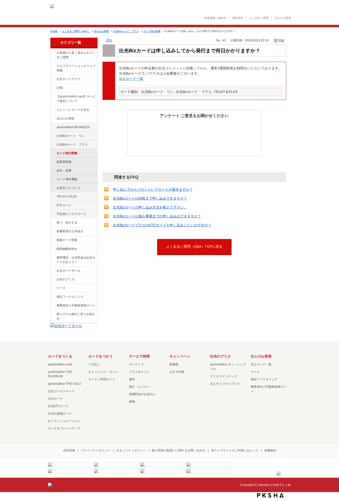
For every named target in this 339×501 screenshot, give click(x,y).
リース (61, 288)
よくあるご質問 (259, 18)
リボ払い (94, 364)
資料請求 (237, 18)
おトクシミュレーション (64, 421)
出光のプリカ (65, 279)
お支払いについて (68, 188)
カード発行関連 (152, 31)
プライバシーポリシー (95, 450)
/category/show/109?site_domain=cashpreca (53, 136)
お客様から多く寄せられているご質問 (76, 55)
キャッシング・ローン (103, 372)
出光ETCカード (58, 406)
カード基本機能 (67, 179)
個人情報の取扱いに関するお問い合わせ (178, 450)
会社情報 (69, 450)
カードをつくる (60, 356)
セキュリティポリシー (131, 450)
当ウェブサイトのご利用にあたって (235, 450)
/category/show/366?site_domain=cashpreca (53, 214)
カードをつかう (100, 356)
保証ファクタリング (70, 296)
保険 (132, 401)
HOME (54, 31)
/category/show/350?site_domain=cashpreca (53, 314)
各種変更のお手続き (70, 231)
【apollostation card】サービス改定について (76, 99)
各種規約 (270, 450)
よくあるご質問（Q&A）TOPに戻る (194, 246)
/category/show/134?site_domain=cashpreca (53, 53)
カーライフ (136, 364)
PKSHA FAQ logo (270, 495)
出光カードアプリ (68, 79)
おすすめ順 (177, 372)
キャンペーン (180, 356)
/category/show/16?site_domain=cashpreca (53, 279)
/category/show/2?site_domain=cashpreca (53, 110)
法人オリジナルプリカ (225, 383)
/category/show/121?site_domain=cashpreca (53, 196)
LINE (60, 87)
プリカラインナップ (223, 376)
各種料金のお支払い (142, 394)
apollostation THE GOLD (64, 383)
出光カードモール (68, 270)
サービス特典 (139, 356)
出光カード (55, 398)
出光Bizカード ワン (71, 136)
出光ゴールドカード (61, 391)
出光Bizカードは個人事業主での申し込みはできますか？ (157, 216)
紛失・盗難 (64, 170)
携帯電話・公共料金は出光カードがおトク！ (76, 260)
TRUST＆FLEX (67, 196)
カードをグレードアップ (64, 428)
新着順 (174, 364)
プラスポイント (139, 372)
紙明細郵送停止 (67, 249)
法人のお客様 (283, 18)
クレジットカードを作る (73, 110)
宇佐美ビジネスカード (71, 214)
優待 (132, 379)
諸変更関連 (64, 162)
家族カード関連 (67, 240)
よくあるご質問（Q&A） (76, 31)
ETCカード (64, 205)
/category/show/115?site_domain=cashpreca (53, 144)
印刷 (281, 40)
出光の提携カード (60, 413)
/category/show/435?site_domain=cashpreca (53, 79)
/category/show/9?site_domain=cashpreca (53, 222)
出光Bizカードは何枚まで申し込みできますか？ (150, 198)
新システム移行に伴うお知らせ (76, 316)
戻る (109, 40)
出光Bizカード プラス (126, 31)
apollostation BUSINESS (73, 127)
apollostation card (60, 364)
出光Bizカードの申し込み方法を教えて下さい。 (150, 207)
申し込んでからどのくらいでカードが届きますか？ (153, 189)
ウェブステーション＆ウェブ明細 (76, 68)
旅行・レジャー (139, 386)
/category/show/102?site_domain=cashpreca (53, 127)
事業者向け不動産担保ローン (76, 305)
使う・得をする (67, 222)
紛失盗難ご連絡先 (215, 18)
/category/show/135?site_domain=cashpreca (53, 66)
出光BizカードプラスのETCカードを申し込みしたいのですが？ (162, 225)
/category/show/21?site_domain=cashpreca (53, 118)
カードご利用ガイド (101, 379)
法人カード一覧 (131, 79)
